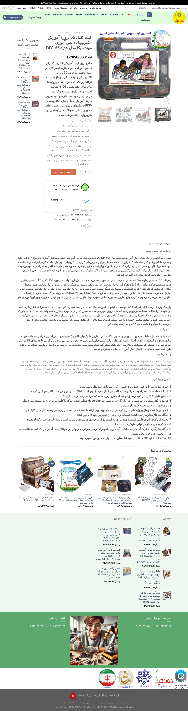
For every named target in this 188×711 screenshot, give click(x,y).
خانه (90, 32)
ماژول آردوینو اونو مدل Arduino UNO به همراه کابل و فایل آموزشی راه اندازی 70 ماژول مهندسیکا (75, 500)
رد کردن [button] (37, 2)
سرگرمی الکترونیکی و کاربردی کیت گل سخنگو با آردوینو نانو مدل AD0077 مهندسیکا (154, 500)
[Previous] (166, 67)
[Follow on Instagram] (14, 8)
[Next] (99, 67)
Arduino (114, 14)
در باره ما (83, 8)
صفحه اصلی (145, 20)
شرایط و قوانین (95, 8)
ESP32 (104, 14)
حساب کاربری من (61, 8)
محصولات (139, 14)
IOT (60, 219)
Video (40, 8)
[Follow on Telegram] (4, 8)
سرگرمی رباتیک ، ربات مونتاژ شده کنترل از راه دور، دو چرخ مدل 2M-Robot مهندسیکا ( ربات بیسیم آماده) (115, 500)
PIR (76, 219)
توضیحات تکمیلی (155, 243)
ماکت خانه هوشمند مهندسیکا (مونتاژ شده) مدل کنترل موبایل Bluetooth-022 (36, 498)
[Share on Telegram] (83, 226)
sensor (82, 219)
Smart (79, 14)
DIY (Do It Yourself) (75, 32)
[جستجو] (149, 14)
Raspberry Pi (91, 14)
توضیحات (167, 243)
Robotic (69, 14)
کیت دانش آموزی (63, 215)
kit (67, 219)
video (47, 14)
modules (57, 14)
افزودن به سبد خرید (63, 172)
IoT (123, 14)
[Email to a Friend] (89, 226)
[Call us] (9, 8)
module (71, 219)
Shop (32, 8)
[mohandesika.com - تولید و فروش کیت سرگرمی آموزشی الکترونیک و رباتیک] (171, 17)
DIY (130, 14)
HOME (49, 8)
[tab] (167, 243)
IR (64, 219)
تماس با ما (73, 8)
